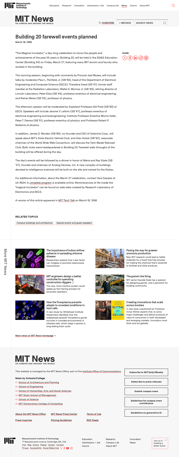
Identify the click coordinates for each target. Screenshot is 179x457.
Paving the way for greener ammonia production (141, 252)
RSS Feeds (93, 420)
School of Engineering (31, 386)
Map (29, 445)
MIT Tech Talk (66, 200)
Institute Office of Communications (101, 371)
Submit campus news (146, 391)
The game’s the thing (138, 276)
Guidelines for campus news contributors (146, 402)
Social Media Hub (51, 448)
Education (54, 5)
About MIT (145, 5)
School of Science (29, 399)
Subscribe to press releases (146, 381)
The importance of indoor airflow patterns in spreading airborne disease (65, 253)
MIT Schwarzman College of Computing (41, 403)
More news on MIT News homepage (34, 335)
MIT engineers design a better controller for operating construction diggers (63, 279)
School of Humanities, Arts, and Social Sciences (45, 390)
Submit (164, 23)
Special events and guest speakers (74, 223)
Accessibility (36, 448)
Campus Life (113, 5)
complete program (40, 182)
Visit (24, 445)
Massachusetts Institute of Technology (40, 438)
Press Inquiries (23, 420)
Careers (51, 445)
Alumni (133, 5)
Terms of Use (94, 414)
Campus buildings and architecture (35, 223)
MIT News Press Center (64, 414)
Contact (60, 445)
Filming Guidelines (61, 420)
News (124, 5)
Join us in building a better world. (160, 443)
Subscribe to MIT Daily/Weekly (146, 372)
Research (66, 5)
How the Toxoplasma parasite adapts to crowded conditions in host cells (65, 305)
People (43, 445)
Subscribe (108, 23)
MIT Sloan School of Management (37, 395)
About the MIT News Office (30, 414)
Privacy (25, 448)
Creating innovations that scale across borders (144, 304)
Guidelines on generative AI (146, 412)
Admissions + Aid (95, 5)
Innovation (79, 5)
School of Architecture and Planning (39, 382)
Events (36, 445)
